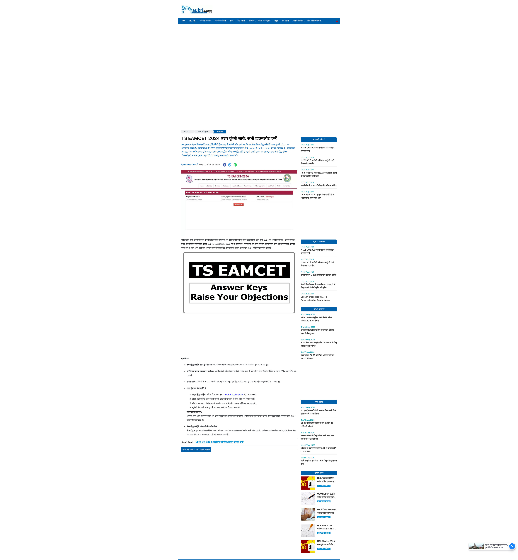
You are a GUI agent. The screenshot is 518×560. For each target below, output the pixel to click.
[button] (183, 20)
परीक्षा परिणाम (318, 309)
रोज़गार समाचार (319, 241)
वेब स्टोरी (285, 21)
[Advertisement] (278, 8)
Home (192, 21)
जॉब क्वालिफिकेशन (314, 21)
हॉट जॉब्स (241, 21)
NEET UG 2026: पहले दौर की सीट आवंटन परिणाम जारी (219, 442)
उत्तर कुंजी (220, 131)
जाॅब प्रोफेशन (298, 21)
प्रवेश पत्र (319, 473)
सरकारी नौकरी (220, 21)
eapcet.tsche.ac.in (233, 394)
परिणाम (251, 21)
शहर (276, 21)
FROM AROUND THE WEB (196, 449)
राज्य (232, 21)
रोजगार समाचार (205, 21)
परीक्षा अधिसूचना (264, 21)
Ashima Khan (190, 164)
